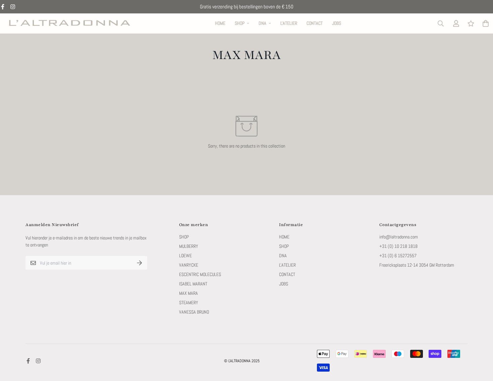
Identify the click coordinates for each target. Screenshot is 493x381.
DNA (262, 23)
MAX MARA (188, 293)
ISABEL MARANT (193, 284)
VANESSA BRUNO (194, 312)
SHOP (239, 23)
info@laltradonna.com (398, 237)
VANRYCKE (188, 265)
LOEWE (185, 256)
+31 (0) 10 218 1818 (398, 246)
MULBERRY (188, 246)
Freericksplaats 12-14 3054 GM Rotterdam (416, 265)
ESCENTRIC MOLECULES (200, 274)
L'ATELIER (288, 23)
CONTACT (315, 23)
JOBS (336, 23)
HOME (220, 23)
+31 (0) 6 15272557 (398, 256)
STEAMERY (188, 303)
